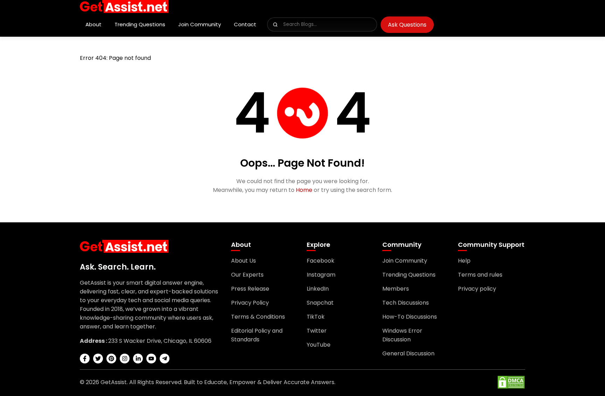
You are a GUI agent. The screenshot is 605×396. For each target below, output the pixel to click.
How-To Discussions (409, 317)
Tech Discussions (405, 303)
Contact (245, 24)
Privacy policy (477, 289)
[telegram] (164, 358)
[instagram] (125, 358)
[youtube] (151, 358)
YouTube (319, 345)
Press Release (250, 289)
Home (304, 190)
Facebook (320, 261)
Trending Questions (139, 24)
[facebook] (85, 358)
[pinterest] (111, 358)
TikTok (316, 317)
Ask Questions (407, 25)
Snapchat (320, 303)
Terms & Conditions (258, 317)
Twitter (317, 331)
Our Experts (247, 275)
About (93, 24)
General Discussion (408, 353)
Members (395, 289)
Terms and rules (480, 275)
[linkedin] (138, 358)
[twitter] (98, 358)
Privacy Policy (250, 303)
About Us (243, 261)
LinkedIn (318, 289)
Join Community (199, 24)
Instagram (321, 275)
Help (464, 261)
